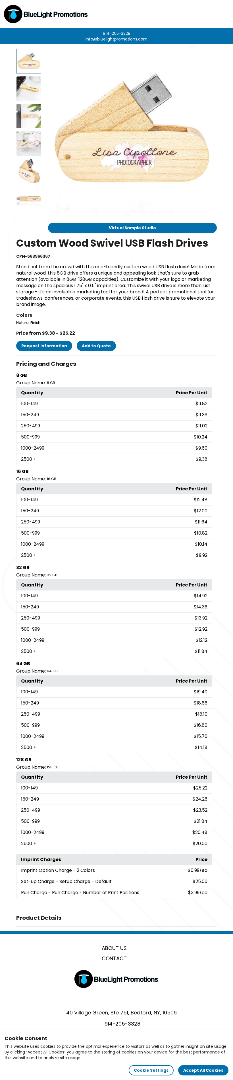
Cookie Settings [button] (151, 1070)
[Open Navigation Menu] (223, 14)
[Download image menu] (209, 56)
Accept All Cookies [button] (203, 1070)
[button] (116, 364)
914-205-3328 (116, 33)
